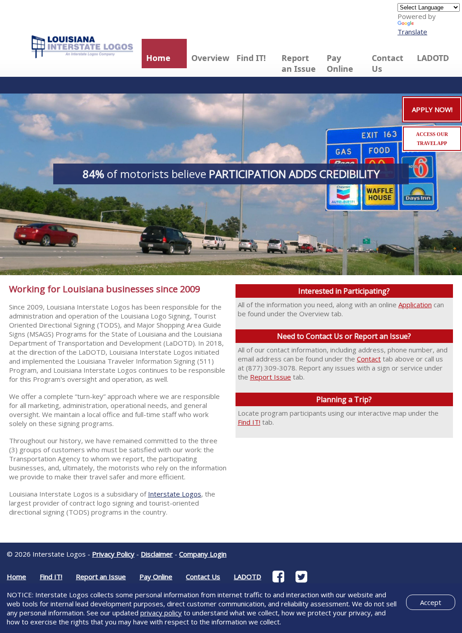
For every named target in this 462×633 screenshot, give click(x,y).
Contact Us (387, 63)
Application (415, 304)
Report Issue (270, 376)
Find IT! (251, 57)
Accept (430, 602)
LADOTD (433, 57)
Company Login (202, 553)
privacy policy (161, 612)
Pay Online (340, 63)
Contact (369, 358)
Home (158, 57)
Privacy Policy (113, 553)
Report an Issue (299, 63)
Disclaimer (157, 553)
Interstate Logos (174, 493)
